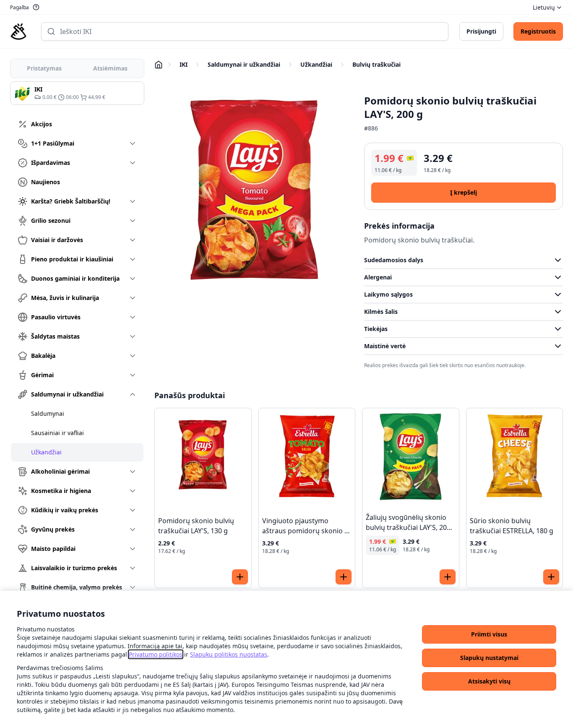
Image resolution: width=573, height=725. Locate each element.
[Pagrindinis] (18, 31)
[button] (489, 634)
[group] (77, 93)
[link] (155, 654)
